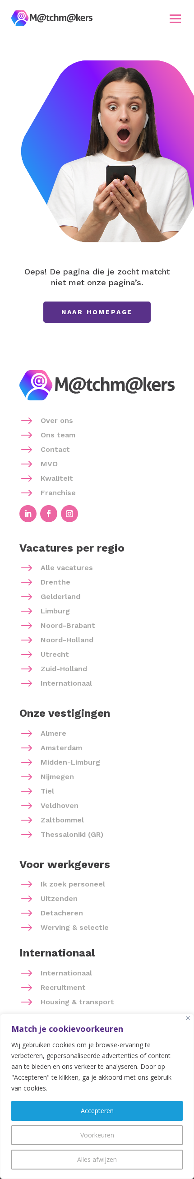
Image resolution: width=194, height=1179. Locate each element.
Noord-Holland (67, 640)
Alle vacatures (67, 567)
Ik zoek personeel (73, 884)
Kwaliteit (57, 478)
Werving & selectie (75, 927)
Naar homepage (97, 312)
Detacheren (62, 913)
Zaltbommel (62, 820)
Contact (55, 449)
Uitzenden (59, 898)
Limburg (55, 611)
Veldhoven (60, 805)
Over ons (57, 420)
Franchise (58, 492)
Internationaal (66, 683)
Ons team (58, 435)
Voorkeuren (97, 1135)
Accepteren (97, 1110)
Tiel (47, 791)
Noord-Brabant (68, 625)
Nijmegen (57, 776)
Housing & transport (77, 1002)
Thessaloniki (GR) (72, 834)
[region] (97, 1096)
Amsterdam (61, 747)
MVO (49, 464)
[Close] (188, 1018)
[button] (175, 18)
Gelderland (60, 596)
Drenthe (55, 582)
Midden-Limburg (70, 762)
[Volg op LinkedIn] (28, 513)
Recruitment (63, 987)
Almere (53, 733)
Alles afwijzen (97, 1159)
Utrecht (55, 654)
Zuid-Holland (64, 668)
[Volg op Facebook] (48, 513)
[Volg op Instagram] (69, 513)
